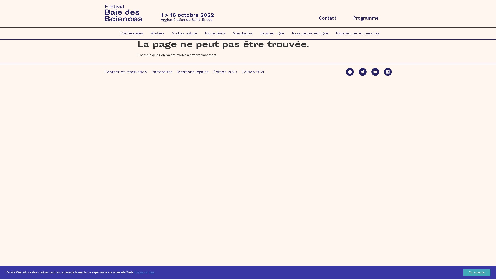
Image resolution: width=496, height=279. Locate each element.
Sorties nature (184, 33)
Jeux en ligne (272, 33)
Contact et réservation (126, 72)
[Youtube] (375, 72)
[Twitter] (363, 72)
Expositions (215, 33)
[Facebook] (350, 72)
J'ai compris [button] (477, 272)
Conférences (131, 33)
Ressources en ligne (310, 33)
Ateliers (157, 33)
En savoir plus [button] (144, 272)
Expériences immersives (358, 33)
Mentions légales (192, 72)
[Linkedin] (388, 72)
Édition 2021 (253, 72)
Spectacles (243, 33)
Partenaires (162, 72)
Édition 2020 (225, 72)
